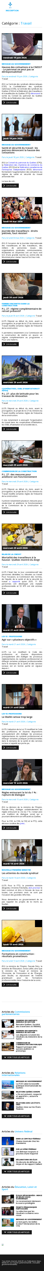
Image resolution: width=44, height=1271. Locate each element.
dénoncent (35, 93)
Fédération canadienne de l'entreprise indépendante (22, 168)
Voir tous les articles (18, 1057)
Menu (38, 5)
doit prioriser (34, 888)
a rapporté (14, 581)
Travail (5, 79)
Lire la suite (11, 102)
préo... (22, 823)
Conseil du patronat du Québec (22, 162)
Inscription (7, 11)
